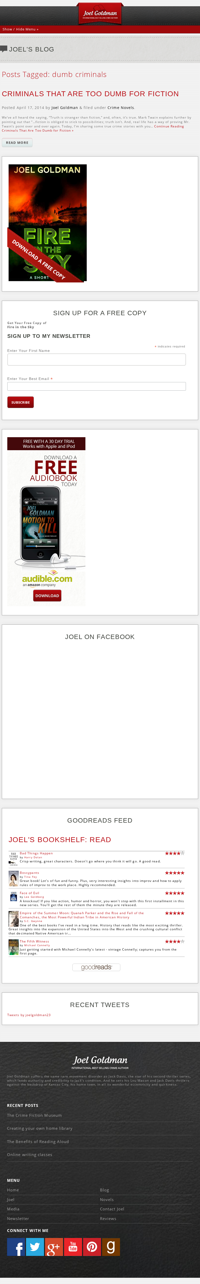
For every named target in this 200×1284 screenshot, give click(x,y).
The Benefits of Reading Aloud (38, 1141)
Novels (107, 1199)
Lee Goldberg (34, 897)
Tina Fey (30, 877)
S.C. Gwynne (33, 921)
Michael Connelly (37, 945)
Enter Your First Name (28, 351)
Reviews (108, 1218)
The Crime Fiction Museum (34, 1115)
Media (13, 1208)
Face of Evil (29, 893)
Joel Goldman (65, 107)
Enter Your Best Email (30, 378)
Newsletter (18, 1218)
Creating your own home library (40, 1128)
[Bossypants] (14, 885)
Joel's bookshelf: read (60, 840)
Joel (11, 1199)
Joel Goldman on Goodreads (111, 1247)
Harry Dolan (33, 857)
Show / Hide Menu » (21, 29)
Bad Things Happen (36, 853)
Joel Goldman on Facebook (16, 1247)
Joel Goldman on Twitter (35, 1247)
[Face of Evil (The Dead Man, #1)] (14, 900)
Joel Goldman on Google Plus (54, 1247)
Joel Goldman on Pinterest (92, 1247)
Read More (17, 142)
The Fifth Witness (34, 941)
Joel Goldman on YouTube (73, 1247)
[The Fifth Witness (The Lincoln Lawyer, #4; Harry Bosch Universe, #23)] (14, 954)
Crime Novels (121, 107)
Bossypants (29, 872)
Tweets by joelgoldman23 (29, 1015)
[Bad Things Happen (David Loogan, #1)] (14, 865)
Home (13, 1189)
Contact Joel (112, 1208)
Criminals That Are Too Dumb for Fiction (90, 94)
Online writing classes (29, 1154)
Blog (104, 1189)
